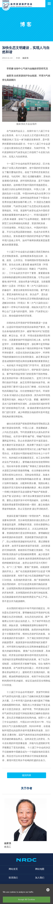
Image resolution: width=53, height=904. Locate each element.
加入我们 (39, 877)
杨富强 (25, 58)
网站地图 (39, 869)
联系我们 (13, 877)
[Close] (47, 889)
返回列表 (26, 775)
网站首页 (13, 869)
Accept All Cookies (26, 899)
